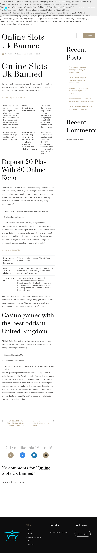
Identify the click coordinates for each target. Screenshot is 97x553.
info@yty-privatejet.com (58, 532)
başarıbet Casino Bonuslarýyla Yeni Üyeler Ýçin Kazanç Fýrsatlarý (81, 90)
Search (69, 34)
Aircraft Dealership (66, 8)
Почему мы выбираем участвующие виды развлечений (77, 69)
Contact (91, 8)
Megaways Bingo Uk (11, 250)
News (81, 8)
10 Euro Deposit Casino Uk (13, 97)
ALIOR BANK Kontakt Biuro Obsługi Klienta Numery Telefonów (15, 423)
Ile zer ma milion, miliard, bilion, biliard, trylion (41, 423)
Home (42, 8)
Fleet (51, 8)
